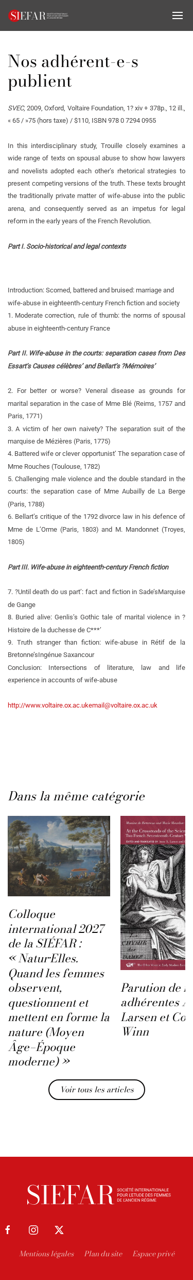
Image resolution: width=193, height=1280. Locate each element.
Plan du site (103, 1253)
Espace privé (153, 1253)
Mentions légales (46, 1253)
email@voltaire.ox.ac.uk (123, 705)
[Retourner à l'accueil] (38, 15)
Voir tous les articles (97, 1089)
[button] (177, 15)
